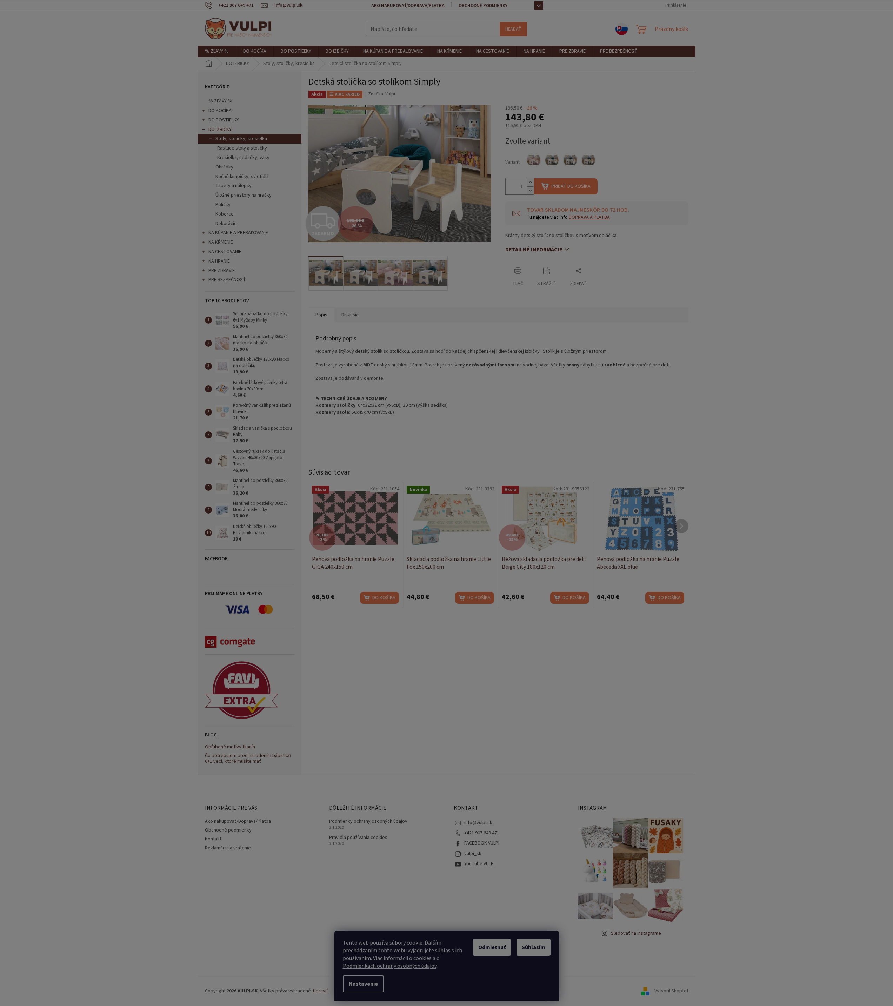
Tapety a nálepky (233, 185)
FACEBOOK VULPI (481, 843)
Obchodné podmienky (483, 5)
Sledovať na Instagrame (636, 933)
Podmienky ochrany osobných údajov (368, 821)
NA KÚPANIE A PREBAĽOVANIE (238, 232)
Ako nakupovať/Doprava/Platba (408, 5)
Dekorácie (226, 223)
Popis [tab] (321, 314)
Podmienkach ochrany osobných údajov (389, 966)
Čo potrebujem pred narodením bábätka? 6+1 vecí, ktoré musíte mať (248, 758)
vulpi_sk (472, 853)
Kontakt (213, 838)
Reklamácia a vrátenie (228, 848)
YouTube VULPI (479, 863)
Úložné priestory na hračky (243, 195)
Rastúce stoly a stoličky (242, 148)
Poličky (223, 204)
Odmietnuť (492, 947)
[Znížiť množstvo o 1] (530, 190)
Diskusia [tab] (350, 314)
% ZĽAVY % (220, 101)
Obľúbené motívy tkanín (230, 747)
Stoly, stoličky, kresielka (241, 138)
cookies (422, 958)
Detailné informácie (533, 249)
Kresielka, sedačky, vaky (243, 157)
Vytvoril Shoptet (671, 990)
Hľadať (513, 29)
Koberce (224, 214)
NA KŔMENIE (220, 242)
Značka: (381, 94)
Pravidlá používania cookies (358, 837)
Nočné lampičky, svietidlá (242, 176)
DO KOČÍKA (220, 110)
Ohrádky (224, 167)
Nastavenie (363, 984)
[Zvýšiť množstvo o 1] (530, 182)
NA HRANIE (219, 261)
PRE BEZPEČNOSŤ (227, 279)
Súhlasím (533, 947)
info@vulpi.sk (478, 822)
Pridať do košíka (571, 186)
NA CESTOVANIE (224, 251)
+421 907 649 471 (481, 832)
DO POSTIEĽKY (223, 120)
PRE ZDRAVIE (221, 270)
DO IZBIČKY (220, 129)
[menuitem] (217, 51)
